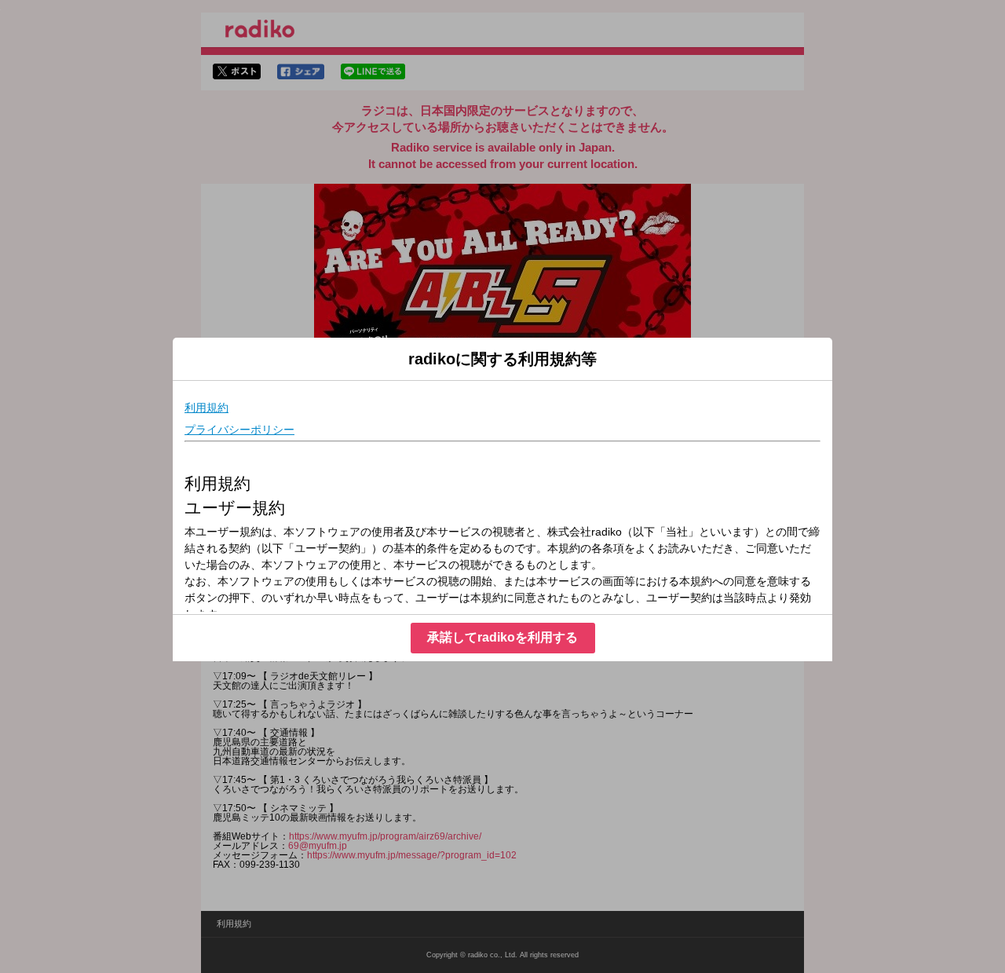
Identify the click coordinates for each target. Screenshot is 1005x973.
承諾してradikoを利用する (502, 637)
